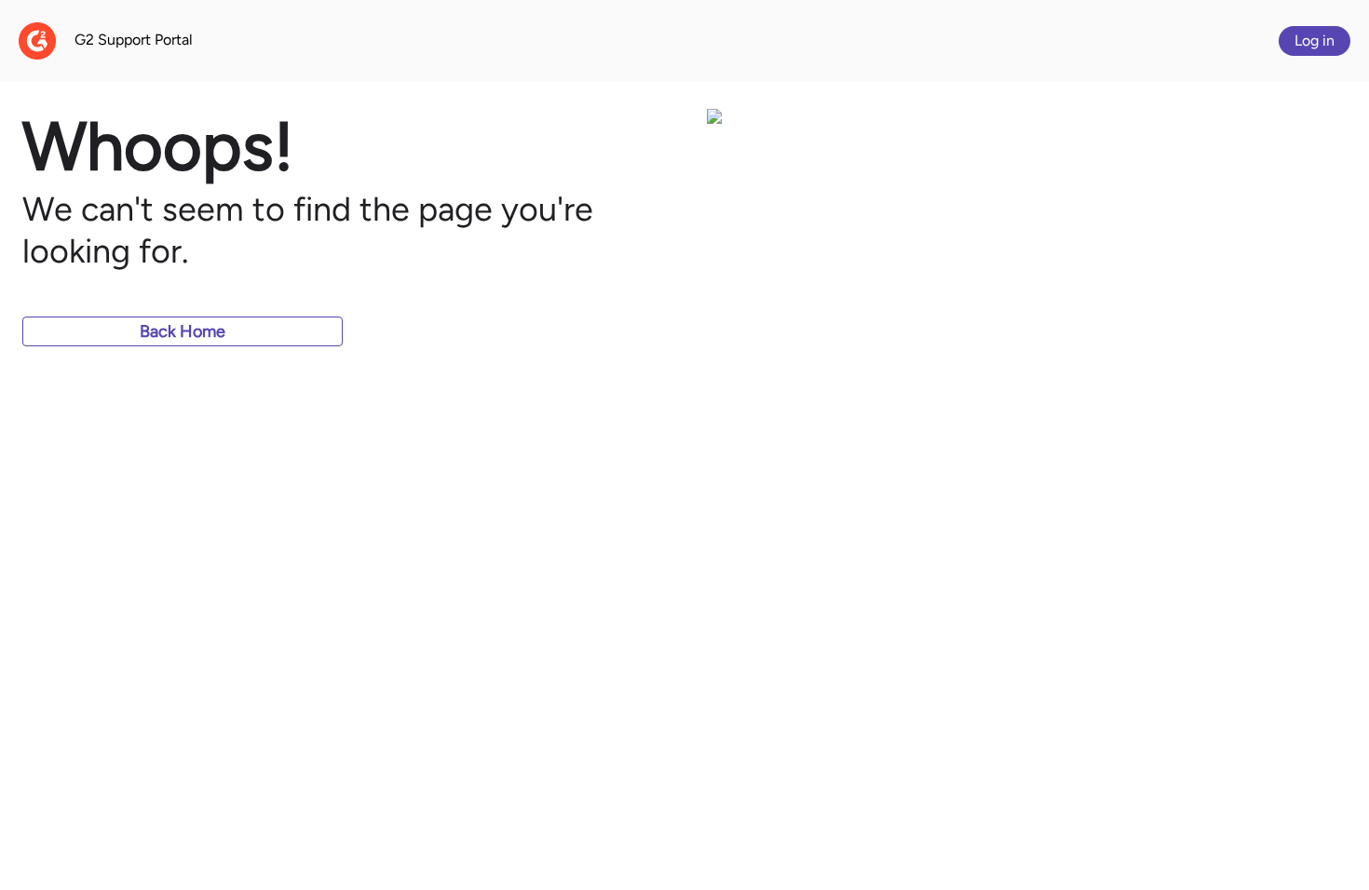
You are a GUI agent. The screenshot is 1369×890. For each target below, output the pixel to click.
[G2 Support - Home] (37, 41)
